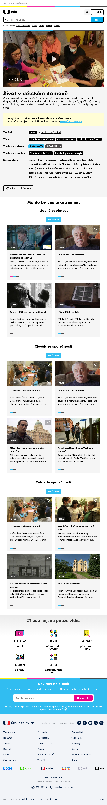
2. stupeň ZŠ (36, 146)
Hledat (97, 19)
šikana (34, 25)
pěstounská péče (90, 164)
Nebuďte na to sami (71, 121)
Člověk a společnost (41, 153)
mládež (77, 168)
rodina (41, 25)
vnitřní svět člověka (80, 177)
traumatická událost (39, 164)
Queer (33, 132)
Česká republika (23, 25)
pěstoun (87, 168)
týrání (76, 164)
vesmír (49, 25)
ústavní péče (35, 172)
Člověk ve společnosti (42, 139)
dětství (92, 159)
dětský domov (36, 168)
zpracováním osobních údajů (53, 709)
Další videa (53, 219)
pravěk (57, 25)
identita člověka (61, 164)
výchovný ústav (83, 172)
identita (81, 159)
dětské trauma (36, 177)
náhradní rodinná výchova (58, 172)
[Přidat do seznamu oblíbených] (48, 229)
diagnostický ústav (57, 177)
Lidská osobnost (66, 139)
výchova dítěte (67, 159)
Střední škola (54, 146)
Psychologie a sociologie (68, 153)
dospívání (51, 159)
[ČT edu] (10, 13)
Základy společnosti (89, 139)
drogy (40, 159)
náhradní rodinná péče (58, 168)
